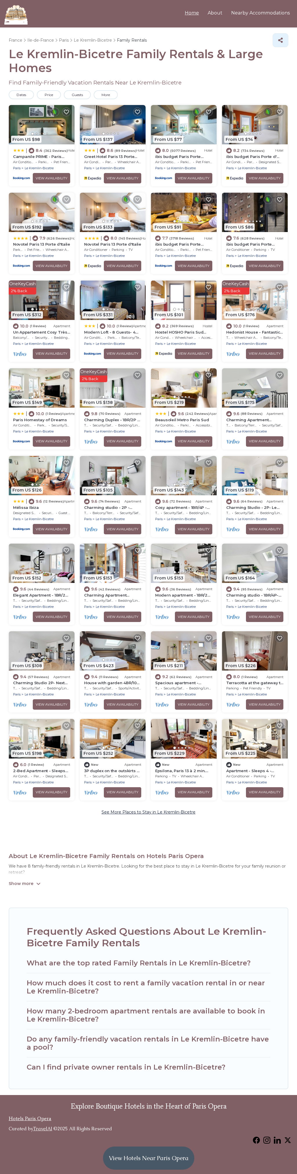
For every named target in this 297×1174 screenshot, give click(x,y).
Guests (77, 95)
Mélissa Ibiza (26, 507)
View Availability (51, 178)
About (215, 13)
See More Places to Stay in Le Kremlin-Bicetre (148, 812)
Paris (17, 168)
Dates (21, 95)
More (106, 95)
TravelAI (42, 1129)
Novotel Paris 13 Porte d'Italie (41, 244)
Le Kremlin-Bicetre (39, 168)
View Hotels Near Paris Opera (149, 1158)
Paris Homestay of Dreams (40, 419)
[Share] (280, 40)
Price (49, 95)
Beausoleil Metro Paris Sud (182, 419)
